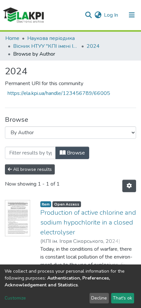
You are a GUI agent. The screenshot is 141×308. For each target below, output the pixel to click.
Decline (99, 298)
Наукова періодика (51, 38)
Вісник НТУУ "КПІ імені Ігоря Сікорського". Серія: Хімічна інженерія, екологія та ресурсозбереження (46, 46)
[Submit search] (88, 15)
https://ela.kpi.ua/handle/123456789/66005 (59, 93)
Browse (75, 152)
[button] (98, 15)
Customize (15, 298)
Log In (111, 15)
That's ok (122, 298)
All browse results (32, 169)
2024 (93, 46)
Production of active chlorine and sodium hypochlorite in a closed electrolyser (88, 222)
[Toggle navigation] (132, 15)
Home (12, 38)
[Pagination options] (129, 186)
